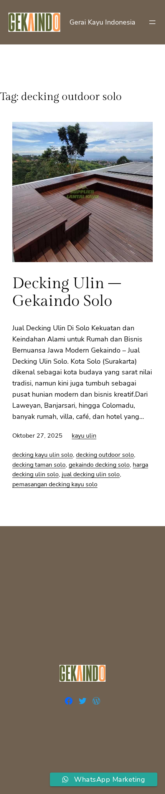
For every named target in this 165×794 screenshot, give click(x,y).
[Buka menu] (152, 22)
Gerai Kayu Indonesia (102, 22)
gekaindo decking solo (99, 465)
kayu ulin (84, 435)
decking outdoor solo (105, 455)
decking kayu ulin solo (42, 455)
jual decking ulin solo (91, 474)
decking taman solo (39, 465)
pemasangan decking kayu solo (54, 484)
